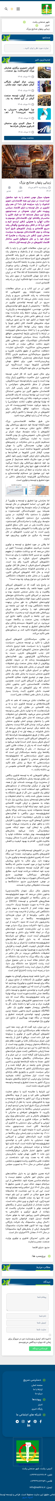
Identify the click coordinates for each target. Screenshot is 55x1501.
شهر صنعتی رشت (41, 22)
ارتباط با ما (38, 1389)
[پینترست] (35, 1422)
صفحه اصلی (37, 1385)
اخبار (47, 25)
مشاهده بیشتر (27, 138)
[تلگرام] (17, 1422)
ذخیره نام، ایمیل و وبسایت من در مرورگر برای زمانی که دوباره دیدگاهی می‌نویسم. (29, 1340)
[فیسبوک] (40, 1422)
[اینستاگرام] (23, 1422)
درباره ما (39, 1393)
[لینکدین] (28, 1426)
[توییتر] (29, 1422)
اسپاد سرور (27, 1497)
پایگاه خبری (37, 1409)
